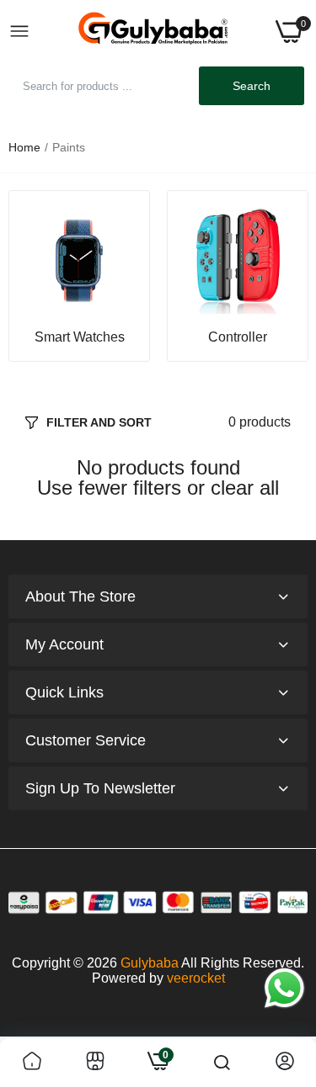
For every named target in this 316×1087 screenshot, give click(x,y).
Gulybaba (150, 963)
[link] (79, 261)
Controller (237, 337)
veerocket (196, 978)
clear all (245, 488)
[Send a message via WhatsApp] (284, 988)
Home (24, 147)
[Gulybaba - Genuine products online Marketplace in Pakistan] (152, 31)
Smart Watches (80, 337)
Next (286, 276)
